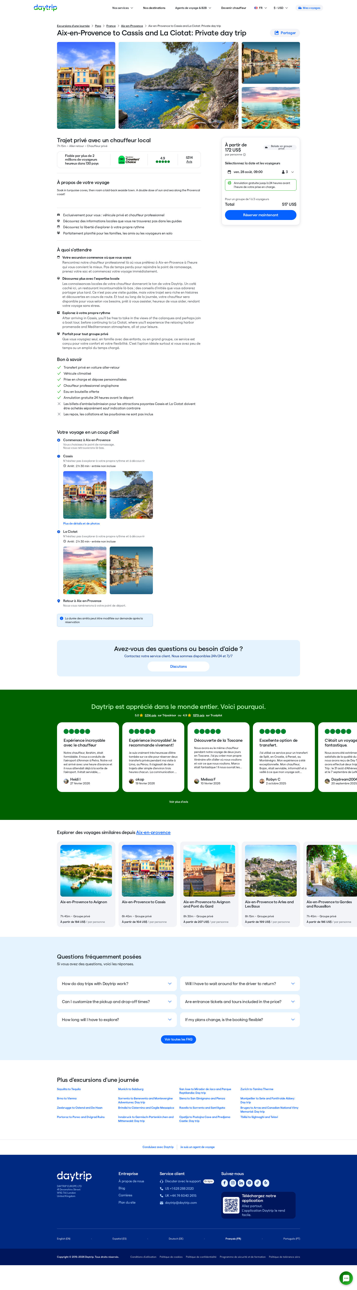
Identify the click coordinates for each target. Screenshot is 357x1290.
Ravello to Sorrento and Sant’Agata (202, 1107)
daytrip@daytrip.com (181, 1202)
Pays (98, 25)
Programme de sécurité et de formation (243, 1256)
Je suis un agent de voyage (197, 1147)
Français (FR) (233, 1238)
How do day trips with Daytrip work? (95, 983)
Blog (122, 1188)
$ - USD (278, 8)
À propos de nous (131, 1181)
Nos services (120, 8)
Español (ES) (119, 1238)
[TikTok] (257, 1183)
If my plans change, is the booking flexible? (224, 1019)
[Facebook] (224, 1183)
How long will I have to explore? (90, 1019)
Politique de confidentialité (201, 1256)
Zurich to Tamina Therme (256, 1089)
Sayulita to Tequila (69, 1089)
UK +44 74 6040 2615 (180, 1195)
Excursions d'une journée (73, 25)
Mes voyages (311, 8)
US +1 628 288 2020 (179, 1188)
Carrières (125, 1195)
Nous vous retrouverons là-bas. (84, 447)
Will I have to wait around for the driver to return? (230, 983)
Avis (189, 161)
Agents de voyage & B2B (191, 8)
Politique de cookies (171, 1256)
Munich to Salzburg (130, 1089)
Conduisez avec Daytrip (158, 1147)
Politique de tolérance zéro (284, 1256)
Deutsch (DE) (176, 1238)
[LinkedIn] (241, 1183)
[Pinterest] (249, 1183)
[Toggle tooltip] (244, 154)
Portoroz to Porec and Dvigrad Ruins (81, 1117)
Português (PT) (291, 1238)
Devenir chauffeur (233, 8)
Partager (288, 33)
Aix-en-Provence (132, 25)
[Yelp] (266, 1183)
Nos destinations (154, 8)
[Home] (45, 8)
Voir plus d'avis (178, 801)
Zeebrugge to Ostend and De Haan (79, 1107)
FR (261, 8)
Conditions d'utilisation (143, 1256)
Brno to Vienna (66, 1098)
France (111, 25)
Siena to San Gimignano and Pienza (202, 1098)
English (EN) (63, 1238)
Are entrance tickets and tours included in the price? (233, 1001)
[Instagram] (233, 1183)
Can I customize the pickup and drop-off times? (106, 1001)
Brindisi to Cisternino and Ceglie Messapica (146, 1107)
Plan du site (127, 1202)
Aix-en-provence (153, 832)
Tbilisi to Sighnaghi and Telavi (259, 1117)
